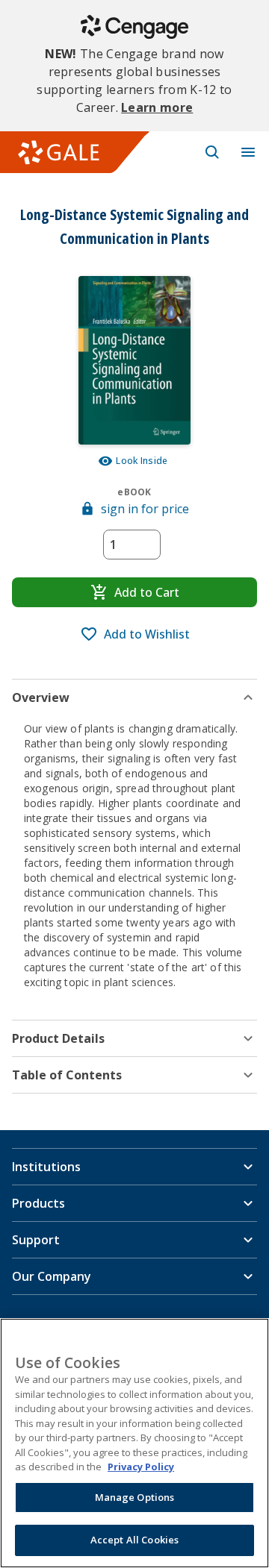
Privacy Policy (141, 1466)
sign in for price (145, 509)
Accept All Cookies (134, 1539)
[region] (134, 1443)
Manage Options (135, 1497)
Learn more (157, 107)
